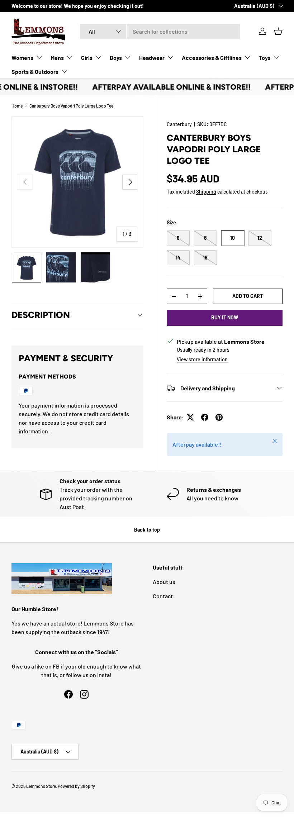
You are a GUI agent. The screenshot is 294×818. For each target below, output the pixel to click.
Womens (22, 57)
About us (164, 581)
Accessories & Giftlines (212, 57)
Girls (87, 57)
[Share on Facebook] (205, 417)
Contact (163, 596)
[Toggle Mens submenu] (69, 57)
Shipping (206, 192)
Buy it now (224, 317)
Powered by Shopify (76, 786)
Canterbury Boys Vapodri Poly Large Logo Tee (71, 105)
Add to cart (247, 296)
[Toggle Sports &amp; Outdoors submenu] (64, 71)
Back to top (147, 530)
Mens (57, 57)
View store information (202, 359)
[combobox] (160, 31)
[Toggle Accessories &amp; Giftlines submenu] (247, 57)
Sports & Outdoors (34, 71)
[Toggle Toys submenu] (276, 57)
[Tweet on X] (190, 417)
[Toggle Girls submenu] (98, 57)
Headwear (152, 57)
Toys (264, 57)
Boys (116, 57)
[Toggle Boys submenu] (127, 57)
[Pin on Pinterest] (219, 417)
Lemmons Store (41, 786)
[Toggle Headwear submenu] (170, 57)
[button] (278, 31)
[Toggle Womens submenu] (39, 57)
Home (17, 105)
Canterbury (179, 124)
